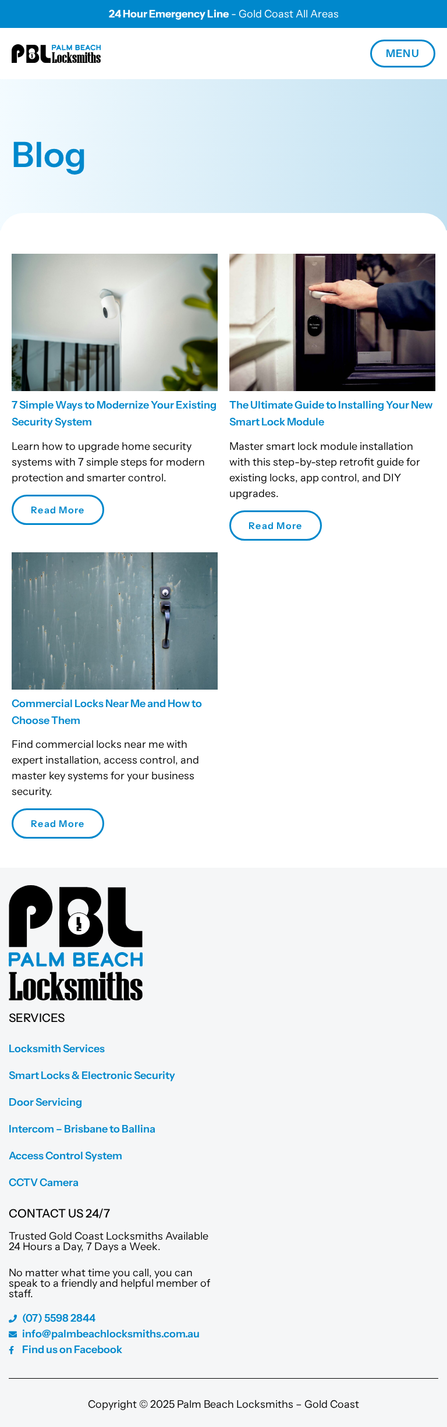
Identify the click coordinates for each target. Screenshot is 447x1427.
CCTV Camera (44, 1182)
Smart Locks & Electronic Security (92, 1075)
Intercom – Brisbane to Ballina (82, 1129)
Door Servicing (45, 1102)
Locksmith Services (57, 1048)
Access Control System (65, 1155)
